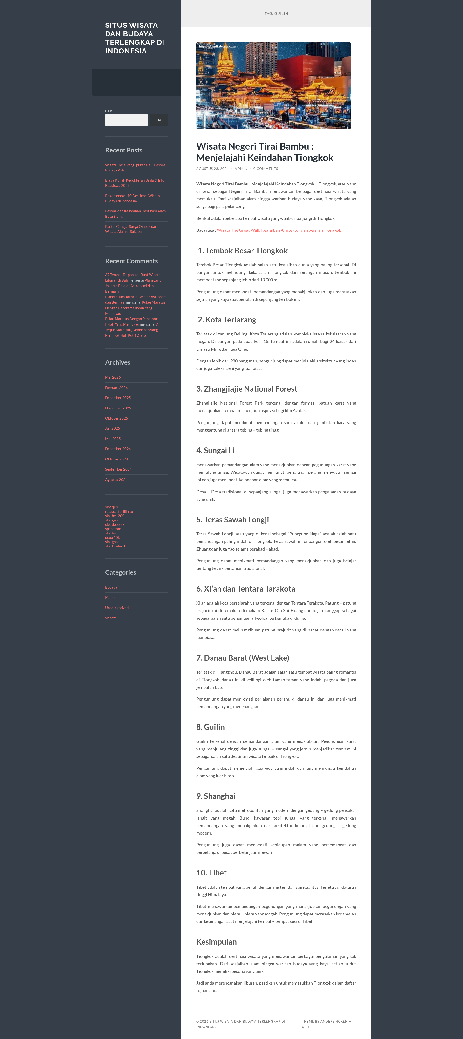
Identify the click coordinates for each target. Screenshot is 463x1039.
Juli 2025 (112, 428)
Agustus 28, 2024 (212, 169)
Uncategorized (117, 607)
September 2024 (118, 469)
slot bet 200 (114, 515)
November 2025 (118, 408)
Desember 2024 (118, 449)
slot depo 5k (114, 524)
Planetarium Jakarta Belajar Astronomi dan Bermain (134, 285)
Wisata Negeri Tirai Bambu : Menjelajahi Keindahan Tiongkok (265, 151)
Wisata (111, 618)
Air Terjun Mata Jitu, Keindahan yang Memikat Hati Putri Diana (133, 329)
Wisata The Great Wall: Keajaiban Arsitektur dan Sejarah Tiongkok (279, 230)
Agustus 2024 (116, 479)
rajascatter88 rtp (119, 511)
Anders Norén (334, 1021)
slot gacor (113, 520)
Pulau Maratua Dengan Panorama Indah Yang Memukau (135, 308)
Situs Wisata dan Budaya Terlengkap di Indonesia (134, 38)
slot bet (111, 533)
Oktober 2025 (116, 418)
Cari (109, 111)
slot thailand (115, 546)
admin (241, 169)
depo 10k (112, 537)
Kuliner (111, 597)
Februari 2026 (116, 387)
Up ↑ (306, 1027)
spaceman (113, 528)
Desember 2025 (118, 397)
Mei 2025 (113, 438)
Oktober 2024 (116, 459)
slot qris (111, 507)
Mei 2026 (113, 377)
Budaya (111, 587)
